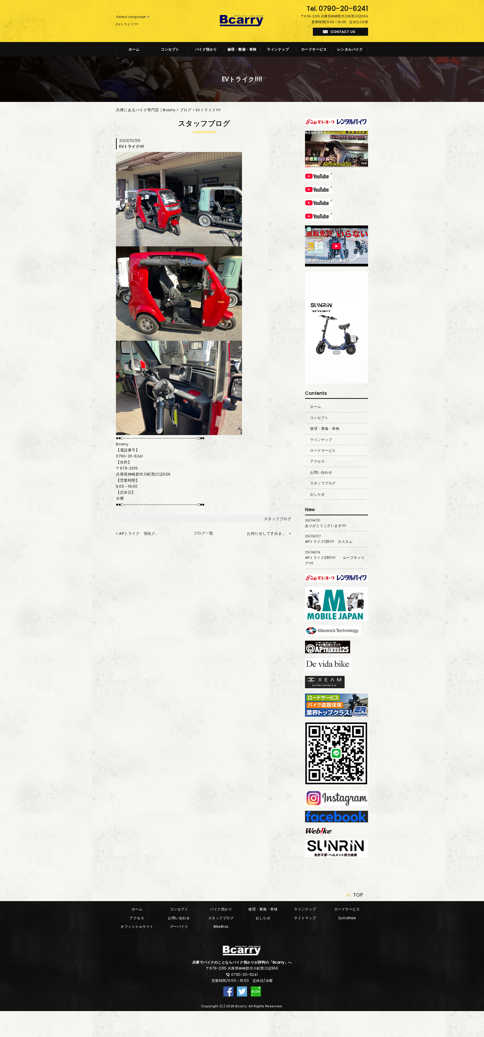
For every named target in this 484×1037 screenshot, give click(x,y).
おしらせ (317, 494)
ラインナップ (278, 49)
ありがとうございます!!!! (325, 525)
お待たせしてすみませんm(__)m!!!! (267, 533)
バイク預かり (206, 49)
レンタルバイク (350, 49)
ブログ (186, 109)
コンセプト (170, 49)
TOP (358, 894)
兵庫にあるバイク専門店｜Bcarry (145, 109)
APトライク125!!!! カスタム (328, 541)
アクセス (317, 461)
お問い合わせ (321, 472)
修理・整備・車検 (242, 49)
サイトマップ (305, 917)
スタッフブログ (277, 518)
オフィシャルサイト (137, 926)
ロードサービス (314, 49)
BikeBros (221, 926)
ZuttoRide (347, 917)
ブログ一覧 (203, 533)
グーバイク (179, 926)
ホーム (134, 49)
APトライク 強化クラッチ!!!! (139, 533)
